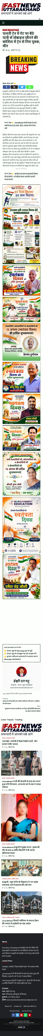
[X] (14, 87)
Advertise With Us (29, 1006)
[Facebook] (6, 87)
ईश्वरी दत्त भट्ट (15, 50)
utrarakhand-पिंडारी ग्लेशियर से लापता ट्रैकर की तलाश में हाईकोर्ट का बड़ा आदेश (20, 922)
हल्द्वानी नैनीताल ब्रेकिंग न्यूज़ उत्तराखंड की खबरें (19, 693)
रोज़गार (17, 879)
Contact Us (17, 1006)
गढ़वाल (13, 738)
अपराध (5, 30)
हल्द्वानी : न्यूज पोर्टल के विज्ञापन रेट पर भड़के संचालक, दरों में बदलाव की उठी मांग (20, 883)
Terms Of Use (27, 1011)
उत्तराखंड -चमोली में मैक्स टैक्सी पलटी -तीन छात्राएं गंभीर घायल (19, 743)
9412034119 (16, 659)
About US (8, 1006)
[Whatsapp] (29, 87)
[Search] (39, 19)
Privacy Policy (14, 1011)
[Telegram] (22, 87)
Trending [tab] (18, 719)
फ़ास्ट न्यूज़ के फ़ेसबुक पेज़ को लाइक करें (21, 653)
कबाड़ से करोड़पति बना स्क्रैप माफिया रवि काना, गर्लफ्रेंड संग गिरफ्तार (21, 701)
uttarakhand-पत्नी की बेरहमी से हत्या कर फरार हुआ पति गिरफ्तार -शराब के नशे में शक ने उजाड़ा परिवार (21, 784)
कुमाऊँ (16, 30)
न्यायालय (17, 917)
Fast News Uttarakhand (23, 1021)
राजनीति (13, 879)
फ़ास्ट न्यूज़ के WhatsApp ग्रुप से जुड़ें (19, 650)
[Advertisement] (21, 621)
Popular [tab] (10, 719)
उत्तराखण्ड (10, 30)
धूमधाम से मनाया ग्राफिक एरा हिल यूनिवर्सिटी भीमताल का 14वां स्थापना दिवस (22, 708)
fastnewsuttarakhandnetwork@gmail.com (22, 999)
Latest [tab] (3, 719)
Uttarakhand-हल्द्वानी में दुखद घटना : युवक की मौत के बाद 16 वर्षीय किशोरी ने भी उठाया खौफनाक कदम (21, 850)
